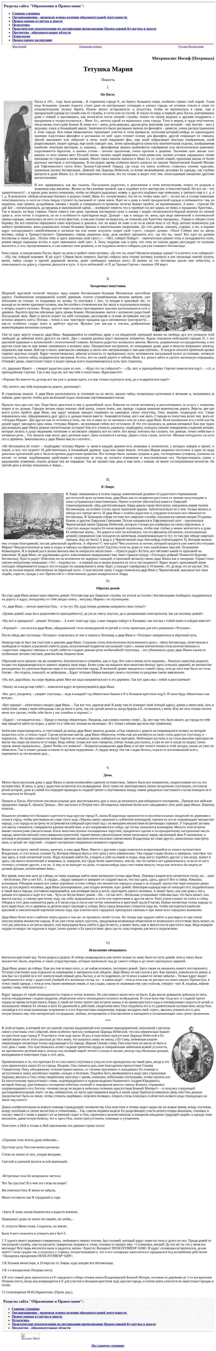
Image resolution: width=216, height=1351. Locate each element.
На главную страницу (108, 1345)
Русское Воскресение (191, 46)
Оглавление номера (90, 46)
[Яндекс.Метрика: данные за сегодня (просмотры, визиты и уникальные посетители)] (30, 1336)
